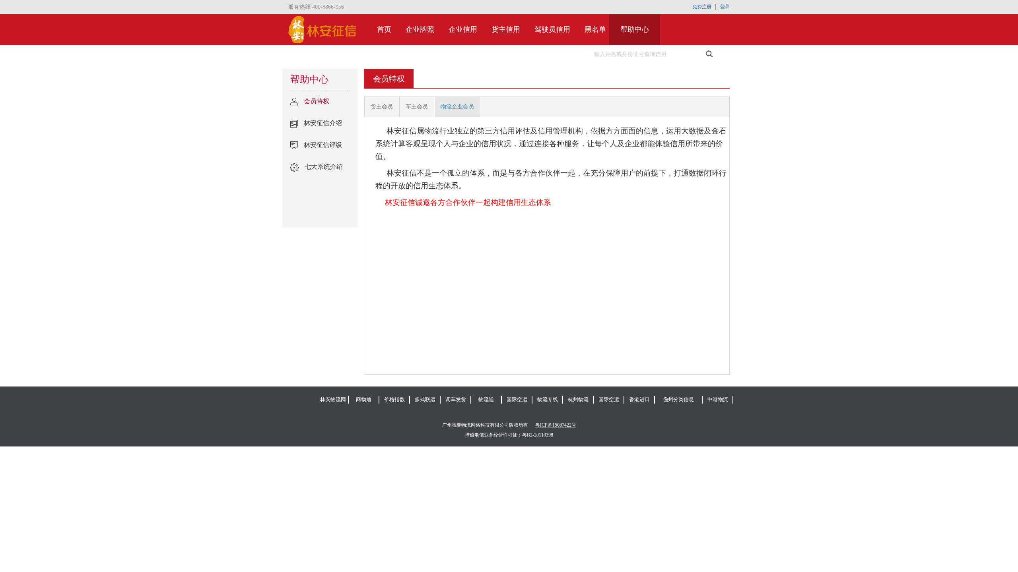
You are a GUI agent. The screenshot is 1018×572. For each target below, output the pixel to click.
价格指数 (394, 399)
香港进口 (639, 399)
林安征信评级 (323, 144)
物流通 (486, 399)
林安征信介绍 (323, 123)
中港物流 (717, 399)
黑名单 (595, 29)
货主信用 (506, 29)
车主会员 (417, 107)
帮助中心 (634, 29)
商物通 (363, 399)
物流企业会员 (457, 107)
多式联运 (425, 399)
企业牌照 (420, 29)
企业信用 (463, 29)
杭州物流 (578, 399)
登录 (725, 7)
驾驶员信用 (552, 29)
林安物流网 (333, 399)
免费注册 (701, 7)
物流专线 (547, 399)
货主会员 (382, 107)
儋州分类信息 (678, 399)
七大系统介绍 (324, 166)
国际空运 (517, 399)
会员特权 (316, 101)
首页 (389, 29)
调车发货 (455, 399)
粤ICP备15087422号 (555, 425)
